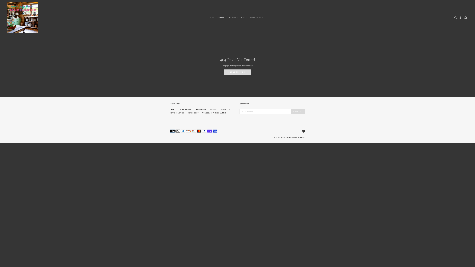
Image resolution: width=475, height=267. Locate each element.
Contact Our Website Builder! (214, 113)
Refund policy (193, 113)
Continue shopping (235, 72)
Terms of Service (177, 113)
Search (173, 109)
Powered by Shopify (298, 137)
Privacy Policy (185, 109)
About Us (213, 109)
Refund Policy (200, 109)
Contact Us (225, 109)
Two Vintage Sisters (284, 137)
